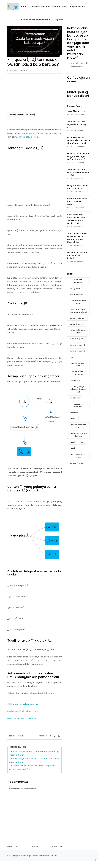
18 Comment (79, 208)
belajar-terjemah (77, 318)
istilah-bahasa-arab (78, 364)
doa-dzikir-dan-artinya (78, 331)
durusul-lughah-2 (77, 345)
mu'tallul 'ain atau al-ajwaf (26, 137)
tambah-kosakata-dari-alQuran (78, 426)
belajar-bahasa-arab (78, 302)
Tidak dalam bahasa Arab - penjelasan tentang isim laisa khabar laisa (77, 237)
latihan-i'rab (75, 380)
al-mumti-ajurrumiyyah (78, 281)
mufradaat (75, 398)
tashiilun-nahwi (76, 442)
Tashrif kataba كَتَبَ (76, 111)
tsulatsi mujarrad (54, 133)
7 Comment (79, 162)
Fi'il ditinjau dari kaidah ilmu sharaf (22, 718)
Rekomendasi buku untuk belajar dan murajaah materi (58, 6)
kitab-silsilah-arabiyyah (78, 373)
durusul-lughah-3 (77, 351)
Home (24, 6)
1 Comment (78, 130)
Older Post (57, 846)
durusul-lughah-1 (77, 339)
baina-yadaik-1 (76, 294)
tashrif (20, 735)
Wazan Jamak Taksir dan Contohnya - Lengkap (77, 201)
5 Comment (79, 146)
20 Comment (79, 245)
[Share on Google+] (55, 735)
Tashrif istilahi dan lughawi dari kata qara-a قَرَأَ (78, 124)
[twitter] (50, 735)
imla (71, 357)
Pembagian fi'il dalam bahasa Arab (23, 711)
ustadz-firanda (76, 463)
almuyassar (75, 288)
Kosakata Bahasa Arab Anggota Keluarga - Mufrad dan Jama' (78, 156)
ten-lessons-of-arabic (78, 455)
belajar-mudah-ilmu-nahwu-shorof (78, 310)
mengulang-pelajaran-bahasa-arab (78, 389)
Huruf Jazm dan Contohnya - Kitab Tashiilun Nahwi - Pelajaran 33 (76, 219)
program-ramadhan (78, 405)
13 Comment (79, 192)
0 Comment (79, 114)
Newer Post (12, 846)
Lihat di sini (29, 114)
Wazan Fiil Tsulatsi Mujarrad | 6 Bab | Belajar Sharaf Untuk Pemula (78, 140)
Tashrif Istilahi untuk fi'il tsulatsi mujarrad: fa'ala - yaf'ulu (78, 172)
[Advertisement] (35, 92)
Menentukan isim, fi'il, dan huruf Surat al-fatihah (77, 255)
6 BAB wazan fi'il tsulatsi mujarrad (22, 704)
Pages (58, 19)
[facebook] (46, 735)
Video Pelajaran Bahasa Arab (35, 19)
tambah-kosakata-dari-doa (78, 434)
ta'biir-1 (73, 418)
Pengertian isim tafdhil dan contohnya (78, 187)
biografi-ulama (76, 324)
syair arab (74, 412)
